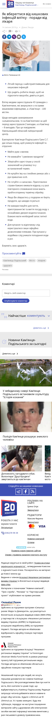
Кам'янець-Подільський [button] (26, 5)
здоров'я (7, 265)
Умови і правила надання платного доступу (26, 554)
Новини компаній (35, 538)
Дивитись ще (41, 328)
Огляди (30, 542)
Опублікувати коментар (15, 300)
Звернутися (33, 510)
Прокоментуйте (13, 253)
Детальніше (7, 527)
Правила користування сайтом (26, 550)
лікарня (41, 260)
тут (19, 573)
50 (17, 31)
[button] (4, 4)
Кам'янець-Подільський (14, 260)
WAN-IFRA (5, 584)
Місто (32, 260)
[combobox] (37, 316)
